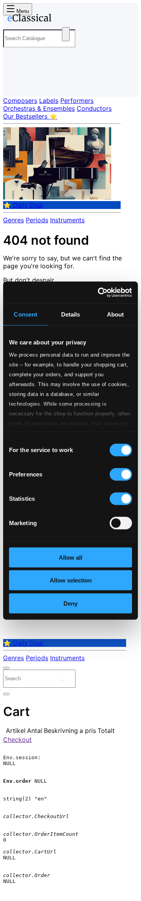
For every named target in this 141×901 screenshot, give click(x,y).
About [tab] (115, 314)
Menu (22, 11)
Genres (13, 220)
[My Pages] (14, 84)
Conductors (94, 108)
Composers (20, 100)
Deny (70, 603)
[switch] (121, 474)
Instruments (67, 220)
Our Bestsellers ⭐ (30, 116)
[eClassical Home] (69, 19)
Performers (77, 100)
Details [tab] (70, 314)
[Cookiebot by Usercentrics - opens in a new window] (99, 293)
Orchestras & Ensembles (39, 108)
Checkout (17, 740)
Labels (48, 100)
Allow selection (71, 580)
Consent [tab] (25, 314)
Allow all (70, 557)
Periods (37, 220)
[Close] (6, 668)
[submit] (62, 680)
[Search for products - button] (66, 34)
